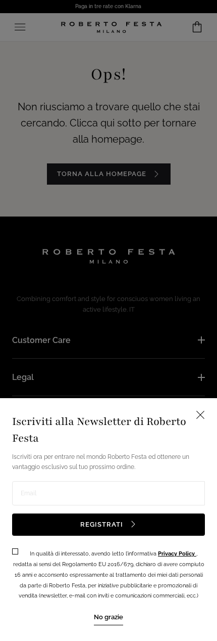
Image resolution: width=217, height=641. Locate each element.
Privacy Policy (177, 553)
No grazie (108, 617)
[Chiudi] (108, 320)
